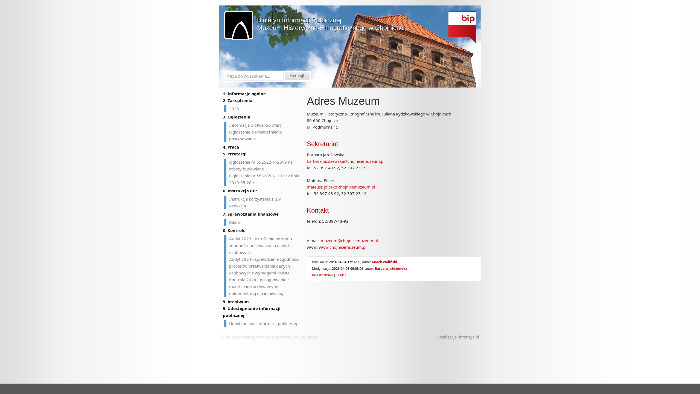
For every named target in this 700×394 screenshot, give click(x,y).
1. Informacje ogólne (244, 93)
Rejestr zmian (322, 275)
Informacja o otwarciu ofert (255, 125)
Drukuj (341, 275)
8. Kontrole (234, 230)
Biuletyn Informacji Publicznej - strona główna (462, 27)
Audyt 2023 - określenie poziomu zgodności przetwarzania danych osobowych (260, 245)
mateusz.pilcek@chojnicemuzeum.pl (341, 187)
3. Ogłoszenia (236, 117)
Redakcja (237, 205)
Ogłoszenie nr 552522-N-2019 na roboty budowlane (261, 165)
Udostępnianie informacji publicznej (263, 323)
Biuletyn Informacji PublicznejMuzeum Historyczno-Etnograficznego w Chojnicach (332, 23)
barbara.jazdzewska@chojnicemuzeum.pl (345, 161)
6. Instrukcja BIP (240, 190)
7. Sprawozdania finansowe (251, 214)
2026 (234, 108)
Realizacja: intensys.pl (458, 337)
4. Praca (231, 147)
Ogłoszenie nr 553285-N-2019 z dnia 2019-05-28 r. (264, 179)
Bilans (235, 222)
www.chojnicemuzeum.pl (342, 247)
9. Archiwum (236, 301)
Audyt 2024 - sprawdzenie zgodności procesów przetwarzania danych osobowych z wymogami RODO (264, 266)
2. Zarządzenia (237, 100)
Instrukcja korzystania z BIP (255, 199)
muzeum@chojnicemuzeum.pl (349, 240)
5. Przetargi (235, 154)
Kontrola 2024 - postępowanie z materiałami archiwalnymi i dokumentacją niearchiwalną (259, 286)
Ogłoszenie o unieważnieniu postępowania (255, 135)
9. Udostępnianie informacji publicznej (252, 312)
